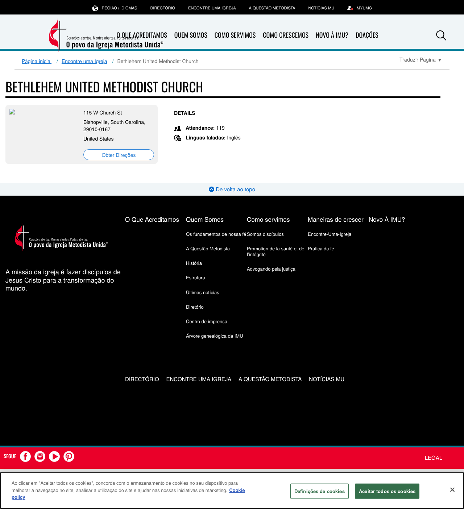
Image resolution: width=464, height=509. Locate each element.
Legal (433, 458)
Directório (162, 8)
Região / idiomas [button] (119, 8)
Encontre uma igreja (212, 8)
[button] (441, 35)
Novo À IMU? (332, 35)
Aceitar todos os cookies (387, 491)
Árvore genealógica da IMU (214, 335)
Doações (367, 35)
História (194, 262)
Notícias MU (321, 8)
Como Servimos (235, 35)
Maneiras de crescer (336, 219)
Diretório (195, 306)
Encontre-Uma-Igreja (329, 233)
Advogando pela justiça (271, 268)
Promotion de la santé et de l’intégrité (275, 251)
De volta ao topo (234, 189)
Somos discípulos (265, 233)
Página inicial (36, 60)
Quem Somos (190, 35)
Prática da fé (321, 248)
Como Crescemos (285, 35)
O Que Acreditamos (152, 219)
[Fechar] (452, 490)
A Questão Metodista (272, 8)
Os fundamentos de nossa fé (216, 233)
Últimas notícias (202, 292)
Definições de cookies (319, 491)
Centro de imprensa (206, 321)
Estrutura (195, 277)
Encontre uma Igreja (84, 60)
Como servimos (268, 219)
